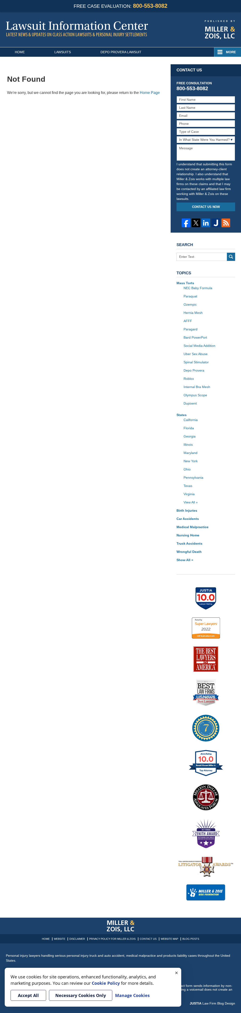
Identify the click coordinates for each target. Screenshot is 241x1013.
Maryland (190, 453)
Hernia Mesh (193, 313)
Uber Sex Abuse (196, 354)
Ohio (187, 469)
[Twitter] (196, 223)
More (231, 52)
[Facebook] (186, 223)
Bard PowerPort (195, 337)
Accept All (28, 995)
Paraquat (190, 296)
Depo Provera (194, 370)
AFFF (188, 321)
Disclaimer (77, 938)
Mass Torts (185, 283)
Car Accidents (188, 519)
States (182, 415)
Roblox (189, 379)
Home (20, 52)
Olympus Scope (195, 395)
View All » (191, 502)
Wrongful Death (189, 552)
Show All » (185, 560)
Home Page (150, 93)
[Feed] (225, 223)
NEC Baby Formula (198, 288)
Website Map (169, 938)
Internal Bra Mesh (197, 387)
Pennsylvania (193, 477)
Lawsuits (62, 52)
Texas (188, 486)
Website (59, 938)
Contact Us (148, 938)
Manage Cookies (132, 995)
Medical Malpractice (193, 527)
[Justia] (215, 223)
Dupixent (190, 403)
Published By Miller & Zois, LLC (220, 29)
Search (231, 257)
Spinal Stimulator (196, 362)
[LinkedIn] (205, 223)
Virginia (189, 494)
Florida (189, 428)
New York (191, 461)
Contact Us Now (206, 207)
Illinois (188, 444)
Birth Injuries (187, 510)
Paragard (190, 329)
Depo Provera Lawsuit (120, 52)
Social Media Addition (199, 346)
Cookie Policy (106, 983)
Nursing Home (188, 535)
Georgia (190, 436)
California (191, 420)
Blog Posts (190, 938)
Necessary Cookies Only (80, 995)
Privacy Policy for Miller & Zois (112, 938)
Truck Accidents (189, 543)
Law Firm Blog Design (212, 1003)
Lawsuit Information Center (77, 28)
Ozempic (190, 304)
